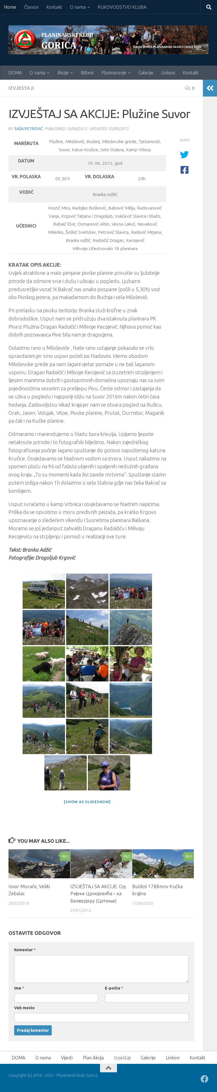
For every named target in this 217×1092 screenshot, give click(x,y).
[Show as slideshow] (87, 802)
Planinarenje (113, 72)
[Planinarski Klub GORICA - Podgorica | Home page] (108, 39)
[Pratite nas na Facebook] (205, 1079)
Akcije (63, 72)
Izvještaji (21, 88)
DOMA (15, 72)
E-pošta (114, 988)
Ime (19, 988)
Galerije (145, 72)
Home (10, 7)
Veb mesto (24, 1008)
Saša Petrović (28, 128)
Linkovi (168, 72)
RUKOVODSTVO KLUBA (122, 7)
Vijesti (67, 1057)
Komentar (25, 950)
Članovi (31, 7)
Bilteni (87, 72)
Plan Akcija (93, 1057)
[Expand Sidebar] (210, 88)
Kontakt (54, 7)
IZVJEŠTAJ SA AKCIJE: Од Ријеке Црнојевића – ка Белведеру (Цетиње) (98, 893)
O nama (78, 7)
